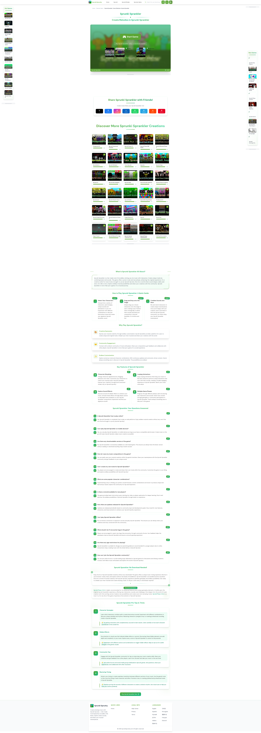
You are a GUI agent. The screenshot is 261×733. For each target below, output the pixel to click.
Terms (133, 714)
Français (164, 717)
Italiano (154, 720)
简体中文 (154, 723)
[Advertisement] (8, 124)
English (154, 708)
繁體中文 (164, 714)
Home (107, 2)
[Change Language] (170, 2)
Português (165, 711)
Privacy (134, 711)
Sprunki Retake (126, 2)
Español (154, 711)
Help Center (135, 708)
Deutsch (164, 720)
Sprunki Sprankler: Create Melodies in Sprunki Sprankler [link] (117, 8)
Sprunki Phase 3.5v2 (99, 590)
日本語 (164, 708)
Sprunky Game (138, 2)
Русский (154, 714)
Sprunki (116, 2)
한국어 (154, 717)
